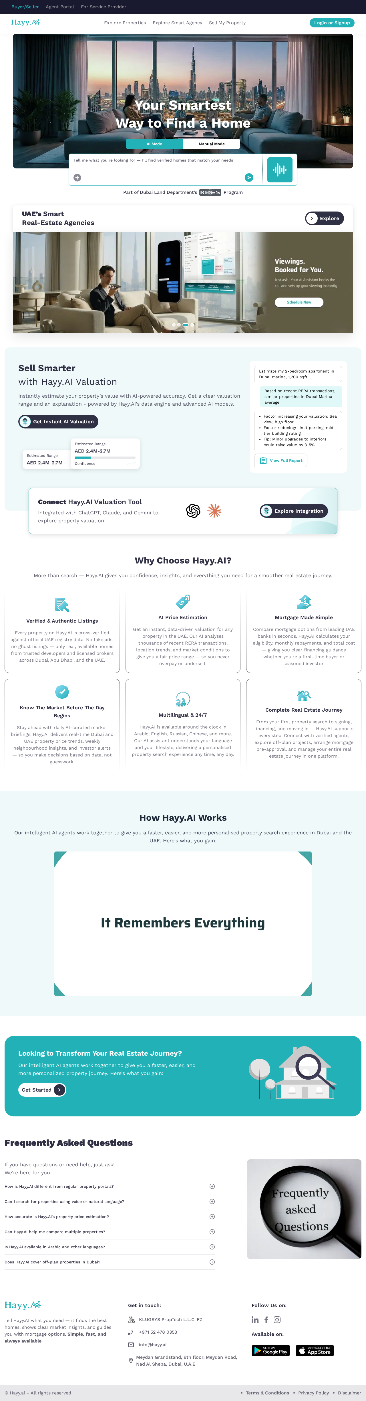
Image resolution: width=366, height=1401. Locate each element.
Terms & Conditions (267, 1393)
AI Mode (154, 144)
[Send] (249, 177)
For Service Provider (103, 6)
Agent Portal (60, 6)
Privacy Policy (313, 1393)
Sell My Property (227, 22)
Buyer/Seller (25, 6)
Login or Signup (332, 22)
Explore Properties (125, 22)
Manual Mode (212, 144)
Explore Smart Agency (177, 22)
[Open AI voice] (280, 169)
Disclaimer (349, 1393)
